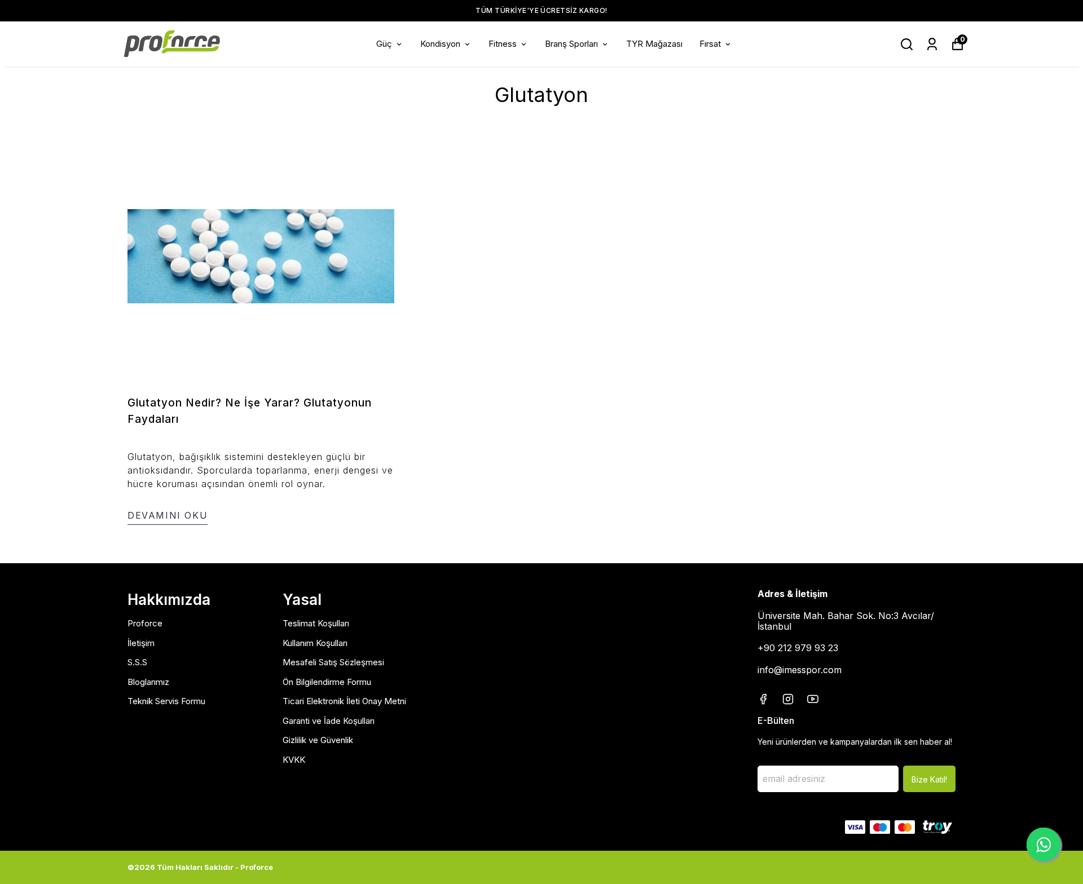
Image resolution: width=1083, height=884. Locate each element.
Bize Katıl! (929, 779)
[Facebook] (763, 699)
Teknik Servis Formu (166, 701)
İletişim (141, 643)
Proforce (144, 623)
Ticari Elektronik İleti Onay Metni (344, 701)
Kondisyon (440, 43)
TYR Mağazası (654, 43)
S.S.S (137, 662)
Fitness (502, 43)
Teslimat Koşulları (316, 623)
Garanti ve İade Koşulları (329, 720)
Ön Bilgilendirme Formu (327, 682)
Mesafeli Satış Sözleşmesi (333, 662)
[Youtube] (812, 699)
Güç (384, 43)
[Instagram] (788, 699)
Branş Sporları (571, 43)
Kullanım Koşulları (315, 643)
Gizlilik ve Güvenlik (318, 740)
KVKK (294, 759)
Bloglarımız (148, 682)
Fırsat (710, 43)
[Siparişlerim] (932, 44)
